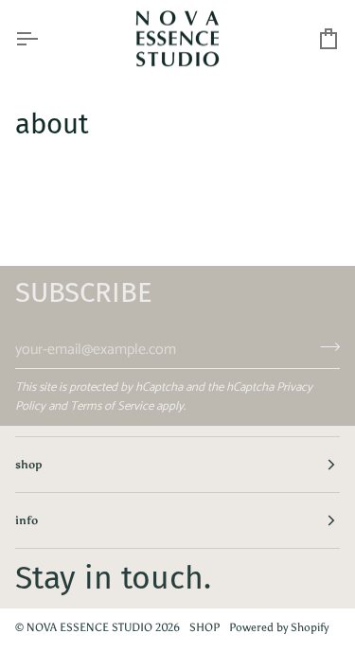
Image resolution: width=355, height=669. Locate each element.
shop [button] (29, 464)
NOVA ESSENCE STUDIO (89, 627)
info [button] (26, 520)
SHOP (204, 627)
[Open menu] (43, 39)
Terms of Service (111, 406)
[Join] (324, 347)
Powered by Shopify (278, 627)
